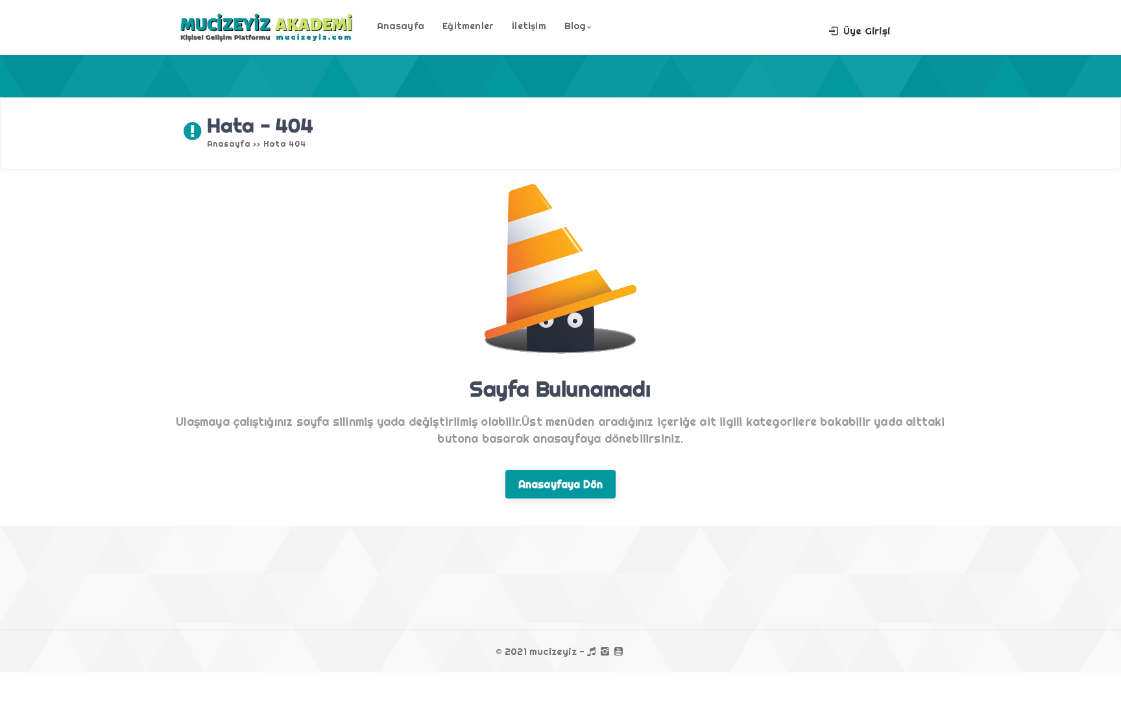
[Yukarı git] (1092, 696)
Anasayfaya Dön (560, 484)
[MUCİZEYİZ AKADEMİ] (266, 41)
